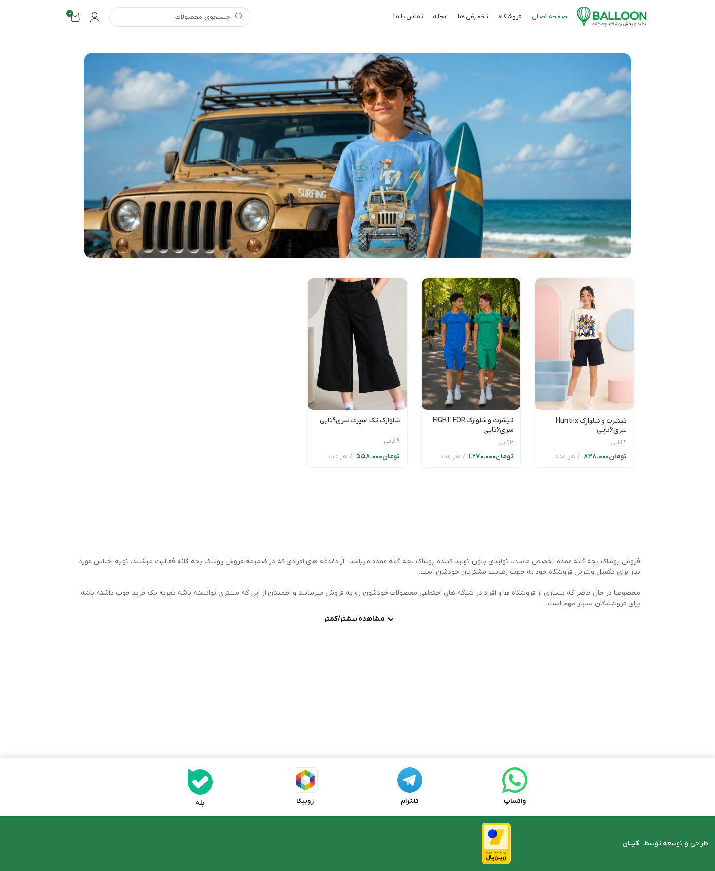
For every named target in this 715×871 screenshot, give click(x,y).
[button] (357, 620)
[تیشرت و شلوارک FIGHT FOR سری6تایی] (471, 344)
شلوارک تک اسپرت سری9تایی (360, 420)
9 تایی (618, 442)
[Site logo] (612, 16)
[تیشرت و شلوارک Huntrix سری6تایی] (584, 344)
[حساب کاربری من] (95, 17)
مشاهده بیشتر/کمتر (354, 619)
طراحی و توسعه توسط (665, 843)
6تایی (505, 442)
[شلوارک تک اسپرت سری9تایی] (357, 344)
